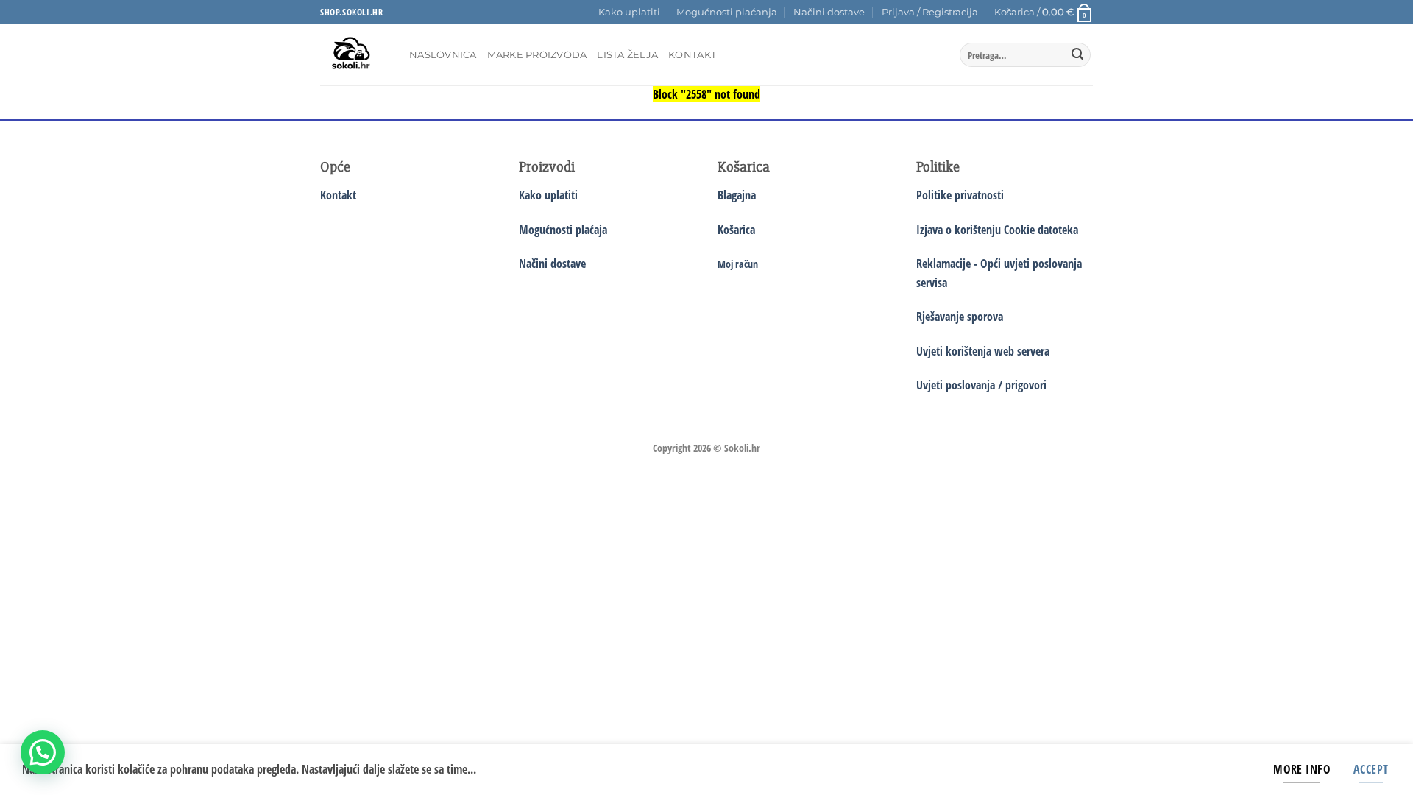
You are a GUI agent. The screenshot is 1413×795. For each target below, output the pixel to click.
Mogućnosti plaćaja (563, 230)
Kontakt (692, 54)
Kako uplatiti (629, 12)
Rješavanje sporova (959, 316)
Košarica (736, 230)
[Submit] (1077, 55)
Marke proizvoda (537, 54)
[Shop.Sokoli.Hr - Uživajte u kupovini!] (353, 54)
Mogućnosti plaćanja (726, 12)
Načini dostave (829, 12)
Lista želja (627, 54)
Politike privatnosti (960, 195)
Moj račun (738, 264)
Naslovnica (443, 54)
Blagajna (737, 195)
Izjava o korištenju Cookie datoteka (997, 230)
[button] (930, 12)
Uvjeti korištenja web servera (982, 351)
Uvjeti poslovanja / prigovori (981, 385)
